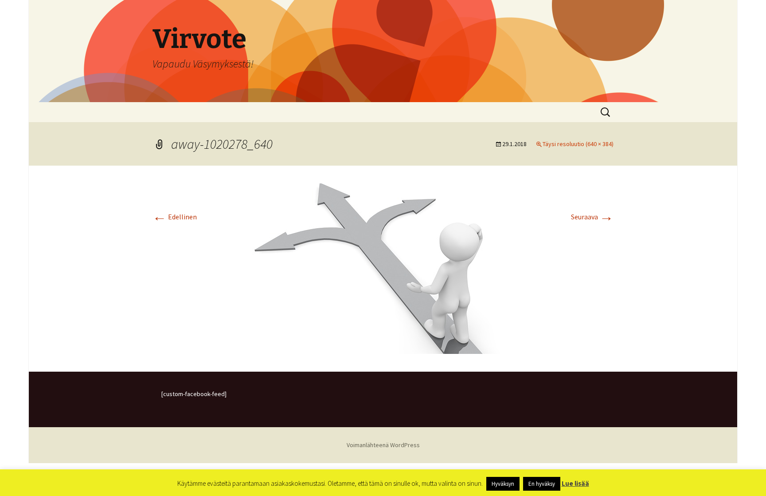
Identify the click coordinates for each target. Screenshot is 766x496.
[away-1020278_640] (383, 267)
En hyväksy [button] (541, 484)
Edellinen (174, 216)
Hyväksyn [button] (503, 484)
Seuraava (592, 216)
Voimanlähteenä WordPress (383, 445)
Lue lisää (575, 483)
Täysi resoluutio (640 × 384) (578, 144)
